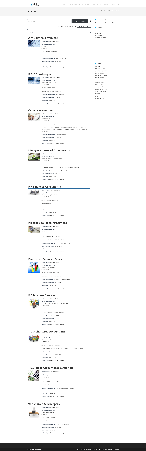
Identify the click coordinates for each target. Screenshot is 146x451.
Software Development (100, 91)
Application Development (101, 37)
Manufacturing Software (100, 72)
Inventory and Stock (100, 98)
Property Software (99, 73)
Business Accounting (100, 84)
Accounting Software (100, 68)
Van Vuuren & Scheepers (44, 404)
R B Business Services (41, 295)
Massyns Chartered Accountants (49, 150)
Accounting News (99, 80)
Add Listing (83, 26)
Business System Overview (101, 89)
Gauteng (57, 41)
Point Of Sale (98, 33)
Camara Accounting (40, 110)
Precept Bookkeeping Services (47, 223)
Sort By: (29, 29)
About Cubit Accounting (100, 32)
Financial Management (100, 86)
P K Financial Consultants (44, 186)
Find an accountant (99, 35)
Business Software (99, 77)
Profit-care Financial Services (46, 259)
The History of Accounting (101, 70)
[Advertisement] (107, 50)
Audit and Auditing (99, 82)
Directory (60, 26)
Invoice (97, 96)
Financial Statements (100, 88)
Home (96, 30)
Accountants (98, 66)
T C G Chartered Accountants (46, 331)
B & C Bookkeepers (40, 74)
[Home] (101, 10)
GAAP (96, 95)
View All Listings (70, 26)
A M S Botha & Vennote (43, 38)
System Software (99, 79)
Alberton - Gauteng (54, 67)
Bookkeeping (98, 93)
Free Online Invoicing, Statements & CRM (104, 22)
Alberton (117, 10)
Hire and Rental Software (101, 75)
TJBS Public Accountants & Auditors (50, 367)
